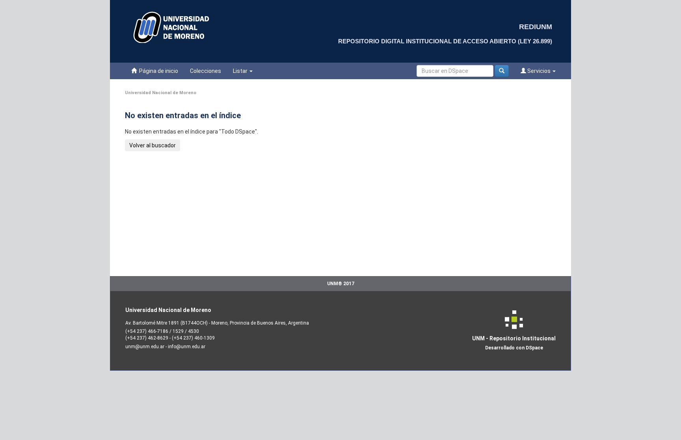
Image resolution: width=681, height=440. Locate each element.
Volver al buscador (152, 145)
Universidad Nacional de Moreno (160, 92)
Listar (241, 71)
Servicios (539, 71)
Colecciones (205, 71)
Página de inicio (157, 71)
